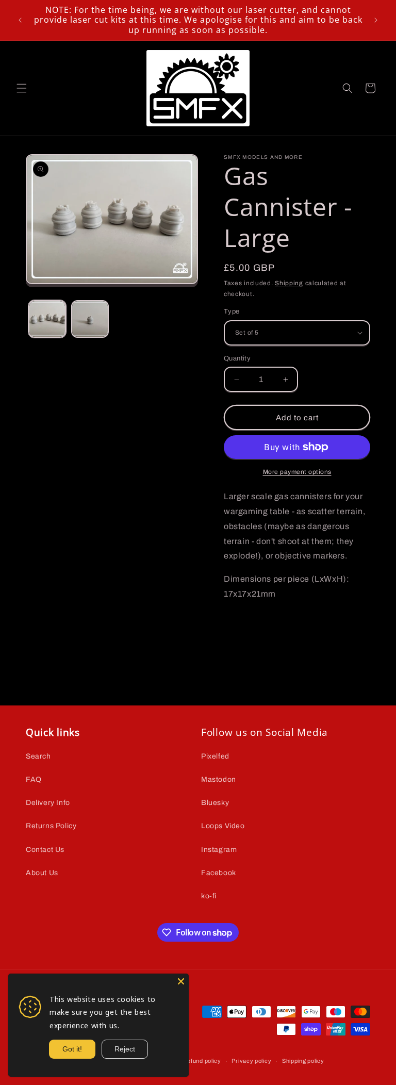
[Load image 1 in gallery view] (47, 319)
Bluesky (215, 803)
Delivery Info (48, 803)
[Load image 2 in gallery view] (90, 319)
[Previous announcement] (20, 20)
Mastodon (218, 779)
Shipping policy (303, 1061)
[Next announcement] (376, 20)
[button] (21, 88)
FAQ (34, 779)
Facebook (218, 873)
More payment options (297, 471)
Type (232, 311)
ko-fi (209, 896)
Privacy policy (251, 1061)
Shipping (289, 283)
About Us (42, 873)
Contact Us (45, 849)
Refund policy (202, 1061)
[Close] (181, 981)
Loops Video (223, 826)
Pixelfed (215, 756)
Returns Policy (51, 826)
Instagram (219, 849)
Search (38, 756)
